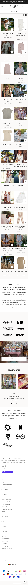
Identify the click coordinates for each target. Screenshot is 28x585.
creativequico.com (17, 583)
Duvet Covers (4, 536)
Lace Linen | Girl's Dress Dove (7, 186)
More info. (14, 2)
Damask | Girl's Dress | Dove (21, 122)
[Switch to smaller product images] (26, 15)
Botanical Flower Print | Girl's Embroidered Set (20, 206)
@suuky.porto (14, 370)
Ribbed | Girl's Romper (7, 33)
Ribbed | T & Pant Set (7, 56)
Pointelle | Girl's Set (20, 56)
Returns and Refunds (6, 504)
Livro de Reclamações (6, 509)
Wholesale (3, 494)
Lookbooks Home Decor (7, 548)
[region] (14, 396)
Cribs (2, 521)
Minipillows (4, 543)
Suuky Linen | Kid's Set (7, 99)
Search (3, 511)
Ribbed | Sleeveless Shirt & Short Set (21, 34)
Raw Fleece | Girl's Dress (7, 145)
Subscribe (14, 358)
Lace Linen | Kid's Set (7, 164)
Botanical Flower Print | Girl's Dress (7, 206)
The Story (3, 487)
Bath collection (4, 541)
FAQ (2, 482)
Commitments (4, 489)
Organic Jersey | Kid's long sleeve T (20, 100)
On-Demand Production (7, 492)
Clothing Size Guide (6, 499)
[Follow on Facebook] (2, 560)
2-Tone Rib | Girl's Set (20, 248)
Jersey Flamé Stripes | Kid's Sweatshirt (7, 249)
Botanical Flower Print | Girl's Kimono (7, 227)
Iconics (3, 555)
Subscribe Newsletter (6, 484)
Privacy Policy (4, 506)
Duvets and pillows (5, 538)
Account (3, 479)
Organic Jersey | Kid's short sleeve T (7, 122)
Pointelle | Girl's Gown (7, 77)
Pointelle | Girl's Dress (21, 271)
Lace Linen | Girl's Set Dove (20, 186)
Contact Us (4, 497)
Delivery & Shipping (6, 501)
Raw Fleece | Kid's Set (20, 144)
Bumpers (3, 526)
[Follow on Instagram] (6, 560)
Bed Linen (3, 528)
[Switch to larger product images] (23, 15)
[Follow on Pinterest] (10, 560)
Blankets (3, 533)
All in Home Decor (5, 519)
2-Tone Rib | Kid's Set (7, 271)
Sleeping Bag (4, 546)
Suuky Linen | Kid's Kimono (20, 77)
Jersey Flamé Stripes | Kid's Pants (21, 227)
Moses (3, 524)
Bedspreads (4, 531)
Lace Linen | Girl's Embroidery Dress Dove (20, 165)
